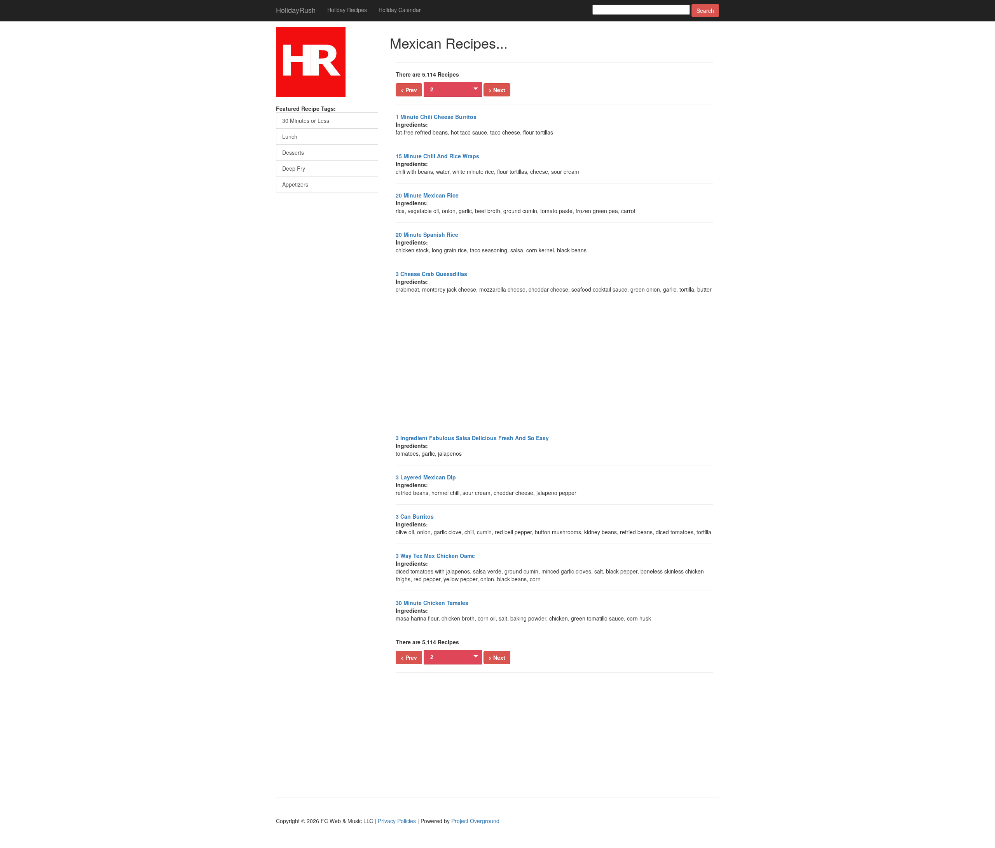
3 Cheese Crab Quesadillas (431, 274)
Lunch (289, 136)
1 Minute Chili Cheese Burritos (436, 117)
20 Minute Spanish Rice (427, 234)
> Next (497, 90)
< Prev (409, 90)
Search (705, 10)
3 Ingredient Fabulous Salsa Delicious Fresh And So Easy (472, 438)
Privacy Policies (397, 821)
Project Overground (475, 821)
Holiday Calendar (400, 10)
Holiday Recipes (347, 10)
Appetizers (295, 184)
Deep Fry (293, 168)
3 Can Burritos (415, 516)
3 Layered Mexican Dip (426, 477)
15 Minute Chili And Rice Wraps (437, 156)
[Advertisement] (555, 363)
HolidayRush (296, 10)
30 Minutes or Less (305, 120)
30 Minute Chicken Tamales (432, 603)
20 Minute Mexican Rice (427, 195)
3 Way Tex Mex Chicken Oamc (435, 556)
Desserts (293, 152)
